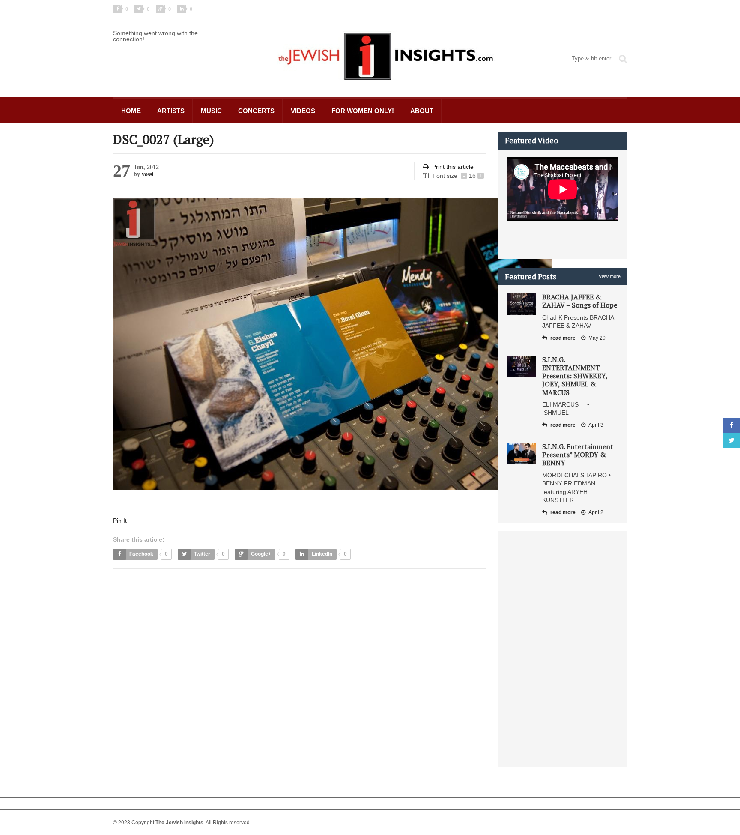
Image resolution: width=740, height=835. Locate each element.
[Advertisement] (269, 596)
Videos (303, 110)
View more (610, 276)
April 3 (595, 425)
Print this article (453, 166)
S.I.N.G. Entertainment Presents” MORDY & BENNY (577, 454)
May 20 (597, 338)
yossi (148, 174)
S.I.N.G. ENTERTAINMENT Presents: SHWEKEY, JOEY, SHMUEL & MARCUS (574, 376)
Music (211, 110)
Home (131, 110)
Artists (171, 110)
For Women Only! (362, 110)
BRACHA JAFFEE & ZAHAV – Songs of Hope (579, 301)
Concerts (256, 110)
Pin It (120, 520)
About (421, 110)
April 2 (595, 512)
